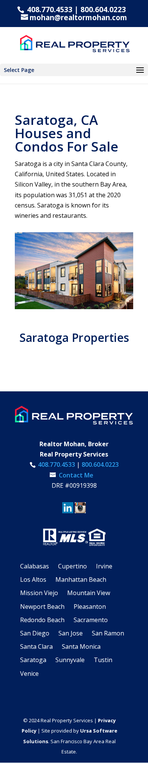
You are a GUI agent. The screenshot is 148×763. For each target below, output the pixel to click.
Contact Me (75, 475)
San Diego (34, 633)
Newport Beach (42, 606)
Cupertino (72, 566)
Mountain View (88, 593)
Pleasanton (90, 606)
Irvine (104, 566)
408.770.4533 (48, 9)
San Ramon (108, 633)
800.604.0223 (103, 9)
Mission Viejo (39, 593)
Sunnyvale (70, 660)
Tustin (103, 660)
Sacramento (91, 620)
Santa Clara (36, 646)
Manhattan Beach (80, 579)
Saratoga (33, 660)
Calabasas (34, 566)
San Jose (70, 633)
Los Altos (33, 579)
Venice (29, 673)
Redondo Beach (42, 620)
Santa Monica (81, 646)
